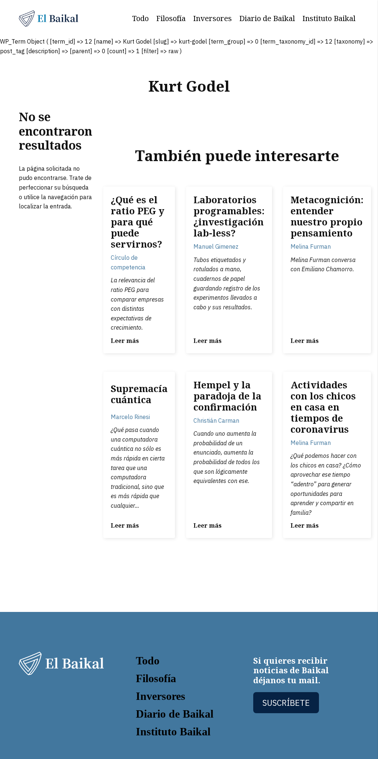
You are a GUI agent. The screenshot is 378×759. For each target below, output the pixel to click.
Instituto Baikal (328, 18)
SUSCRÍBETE (286, 702)
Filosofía (171, 18)
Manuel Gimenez (215, 246)
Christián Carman (216, 420)
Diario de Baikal (267, 18)
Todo (140, 18)
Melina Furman (311, 246)
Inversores (212, 18)
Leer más (125, 341)
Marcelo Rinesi (130, 417)
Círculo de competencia (128, 262)
